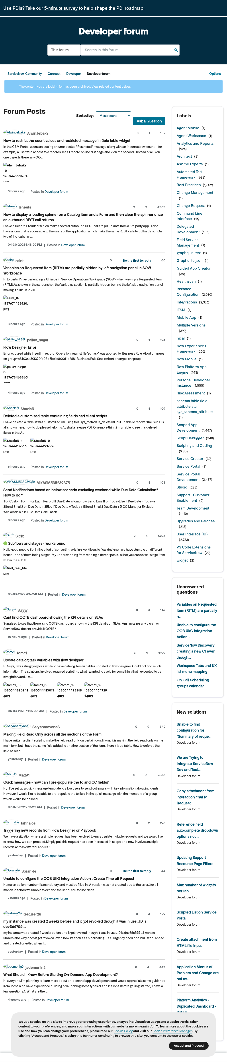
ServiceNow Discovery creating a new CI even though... (196, 651)
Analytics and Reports (195, 143)
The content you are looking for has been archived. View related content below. (74, 87)
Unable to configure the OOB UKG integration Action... (196, 631)
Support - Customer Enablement (193, 498)
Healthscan (186, 281)
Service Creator (190, 458)
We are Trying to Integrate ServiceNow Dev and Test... (195, 763)
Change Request (191, 205)
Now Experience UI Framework (193, 349)
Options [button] (215, 74)
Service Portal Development (188, 477)
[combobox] (130, 49)
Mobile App (186, 317)
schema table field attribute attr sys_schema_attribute (195, 406)
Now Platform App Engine (192, 370)
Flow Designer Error (19, 347)
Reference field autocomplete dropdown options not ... (197, 830)
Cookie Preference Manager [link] (172, 1031)
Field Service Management (188, 242)
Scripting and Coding (194, 445)
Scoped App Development (188, 428)
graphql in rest (189, 253)
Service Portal (188, 466)
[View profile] (14, 133)
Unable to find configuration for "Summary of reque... (194, 730)
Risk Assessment (191, 393)
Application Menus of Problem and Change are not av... (198, 973)
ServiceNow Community (25, 74)
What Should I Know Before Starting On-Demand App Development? (60, 974)
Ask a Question (149, 121)
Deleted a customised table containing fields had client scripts (55, 416)
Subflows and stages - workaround (36, 543)
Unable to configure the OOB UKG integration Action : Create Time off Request (68, 878)
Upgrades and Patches (196, 521)
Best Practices (189, 185)
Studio (182, 487)
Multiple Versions (191, 325)
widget (182, 560)
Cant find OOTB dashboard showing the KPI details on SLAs (53, 617)
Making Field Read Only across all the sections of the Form (52, 734)
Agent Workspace (191, 135)
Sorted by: (85, 115)
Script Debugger (190, 438)
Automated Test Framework (189, 175)
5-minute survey (61, 8)
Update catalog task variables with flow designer (43, 660)
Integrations (187, 302)
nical (181, 338)
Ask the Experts (190, 164)
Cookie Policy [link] (123, 1031)
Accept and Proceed (189, 1046)
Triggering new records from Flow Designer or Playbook (49, 830)
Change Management (195, 192)
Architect (184, 156)
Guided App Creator (194, 268)
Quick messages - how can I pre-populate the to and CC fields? (56, 782)
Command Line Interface (189, 216)
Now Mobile (187, 359)
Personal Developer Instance (193, 383)
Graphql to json (190, 260)
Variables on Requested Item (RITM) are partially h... (197, 610)
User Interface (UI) (192, 534)
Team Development (193, 508)
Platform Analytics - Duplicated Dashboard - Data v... (196, 1006)
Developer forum (56, 192)
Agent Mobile (188, 128)
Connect (54, 74)
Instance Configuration (188, 292)
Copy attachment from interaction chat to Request (195, 797)
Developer (73, 74)
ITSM (181, 310)
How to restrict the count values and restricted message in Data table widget (66, 140)
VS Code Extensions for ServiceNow (194, 550)
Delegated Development (188, 229)
